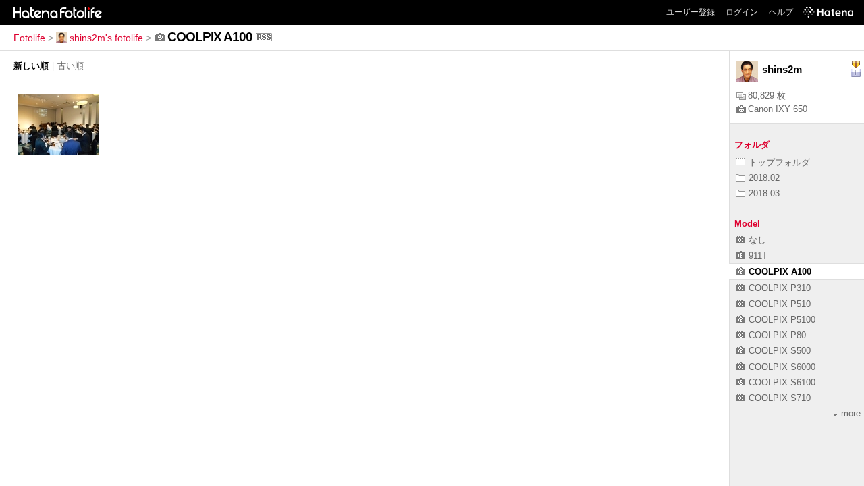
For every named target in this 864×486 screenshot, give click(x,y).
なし (757, 240)
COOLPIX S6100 (782, 382)
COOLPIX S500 (780, 351)
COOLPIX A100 (780, 272)
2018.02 (764, 178)
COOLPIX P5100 (782, 320)
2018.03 (764, 193)
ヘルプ (781, 12)
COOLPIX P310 (780, 288)
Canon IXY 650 (777, 109)
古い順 (70, 66)
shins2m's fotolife (106, 37)
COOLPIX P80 (777, 335)
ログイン (742, 12)
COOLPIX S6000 (782, 367)
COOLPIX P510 (780, 304)
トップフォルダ (779, 162)
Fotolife (29, 37)
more (851, 413)
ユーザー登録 (690, 12)
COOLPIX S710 (780, 398)
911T (758, 255)
